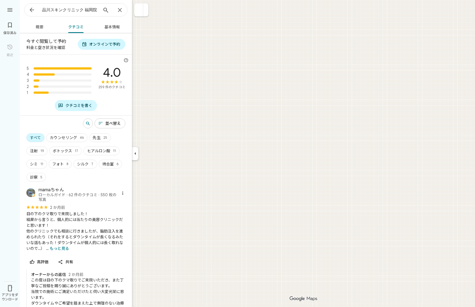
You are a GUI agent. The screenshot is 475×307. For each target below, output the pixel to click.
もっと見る (59, 248)
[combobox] (70, 10)
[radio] (35, 137)
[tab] (39, 26)
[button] (138, 9)
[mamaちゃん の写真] (30, 193)
